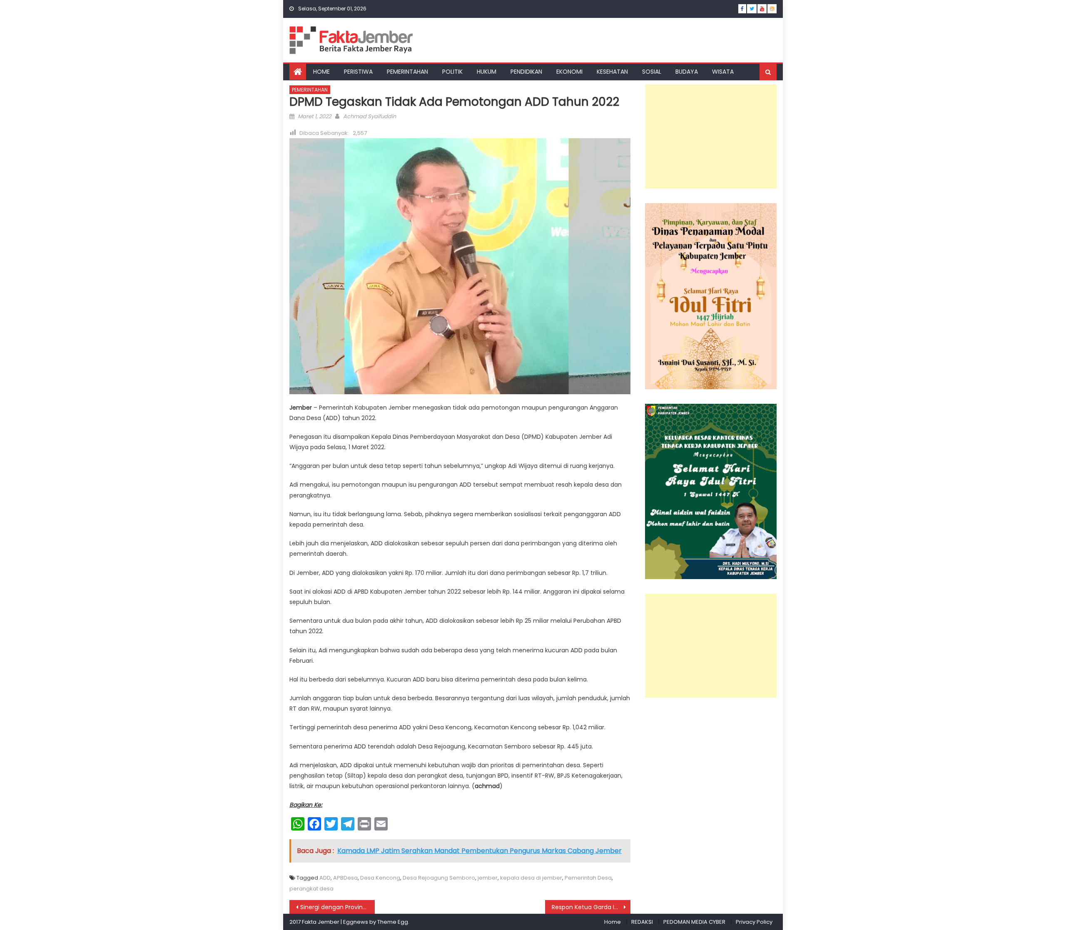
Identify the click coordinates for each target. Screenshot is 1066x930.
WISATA (723, 71)
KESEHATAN (612, 71)
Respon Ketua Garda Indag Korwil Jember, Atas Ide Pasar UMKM (591, 907)
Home (612, 922)
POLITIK (452, 71)
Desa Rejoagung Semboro (439, 878)
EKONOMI (569, 71)
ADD (325, 878)
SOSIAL (651, 71)
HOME (321, 71)
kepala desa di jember (531, 878)
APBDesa (345, 878)
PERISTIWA (358, 71)
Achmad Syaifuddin (369, 116)
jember (488, 878)
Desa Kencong (380, 878)
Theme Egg (392, 922)
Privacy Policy (754, 922)
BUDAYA (686, 71)
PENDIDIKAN (526, 71)
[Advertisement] (711, 137)
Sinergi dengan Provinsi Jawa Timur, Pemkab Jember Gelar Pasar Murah (337, 907)
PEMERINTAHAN (407, 71)
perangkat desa (311, 889)
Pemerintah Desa (588, 878)
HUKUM (486, 71)
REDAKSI (642, 922)
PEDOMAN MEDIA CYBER (694, 922)
